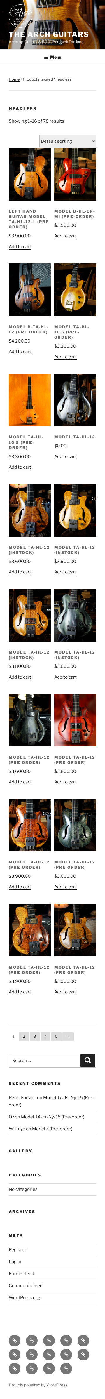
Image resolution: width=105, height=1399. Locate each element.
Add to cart (20, 246)
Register (17, 1249)
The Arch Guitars (49, 34)
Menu (55, 57)
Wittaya (17, 1129)
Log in (15, 1261)
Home (14, 79)
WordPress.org (24, 1297)
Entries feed (21, 1273)
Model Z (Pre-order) (52, 1129)
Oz (11, 1117)
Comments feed (26, 1285)
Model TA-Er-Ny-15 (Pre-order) (52, 1117)
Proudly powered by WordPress (38, 1384)
